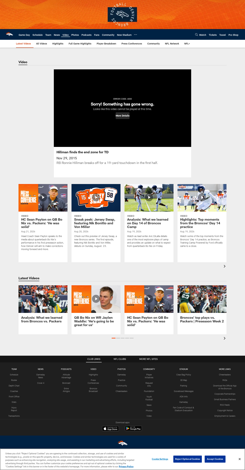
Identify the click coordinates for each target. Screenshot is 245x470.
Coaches (14, 391)
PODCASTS (66, 369)
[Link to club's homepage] (9, 34)
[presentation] (225, 266)
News (149, 405)
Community (121, 385)
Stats (14, 402)
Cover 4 (40, 383)
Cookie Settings (160, 459)
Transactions (14, 416)
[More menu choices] (135, 34)
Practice (121, 380)
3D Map (183, 380)
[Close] (239, 459)
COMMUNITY (149, 369)
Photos (149, 410)
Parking (183, 385)
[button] (123, 115)
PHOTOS (122, 369)
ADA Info (184, 396)
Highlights (93, 374)
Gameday (121, 374)
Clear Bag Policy (183, 374)
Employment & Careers (224, 416)
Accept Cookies (215, 459)
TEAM (14, 369)
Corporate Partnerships (224, 394)
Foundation (149, 391)
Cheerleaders (121, 391)
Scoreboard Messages (184, 391)
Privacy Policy (126, 466)
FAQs (224, 380)
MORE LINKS (225, 369)
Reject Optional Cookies (187, 459)
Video (149, 416)
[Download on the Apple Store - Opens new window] (110, 429)
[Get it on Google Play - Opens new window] (133, 430)
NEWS (41, 369)
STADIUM (184, 369)
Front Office (14, 396)
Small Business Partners (225, 399)
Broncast (66, 383)
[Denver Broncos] (122, 444)
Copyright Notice (224, 410)
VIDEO (93, 369)
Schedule (14, 374)
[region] (122, 459)
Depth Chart (14, 385)
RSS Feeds (225, 405)
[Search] (196, 34)
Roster (14, 380)
